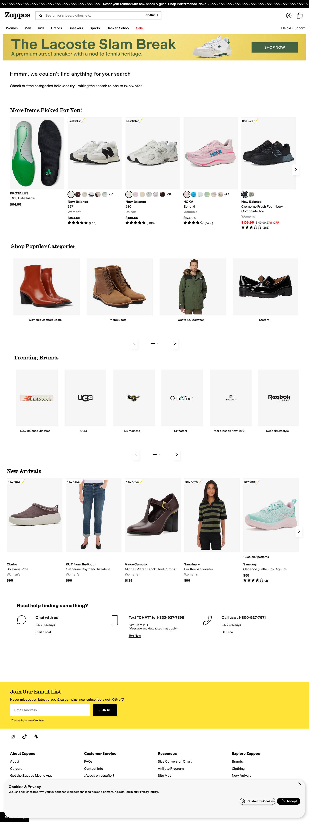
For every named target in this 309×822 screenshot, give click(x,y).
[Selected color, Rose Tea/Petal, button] (187, 194)
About (14, 761)
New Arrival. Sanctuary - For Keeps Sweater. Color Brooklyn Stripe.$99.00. (212, 530)
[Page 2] (157, 343)
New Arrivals (241, 775)
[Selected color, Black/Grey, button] (244, 194)
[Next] (295, 169)
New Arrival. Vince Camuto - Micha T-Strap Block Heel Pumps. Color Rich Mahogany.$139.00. (153, 530)
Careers (16, 769)
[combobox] (88, 15)
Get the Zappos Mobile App (31, 775)
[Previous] (134, 343)
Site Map (165, 775)
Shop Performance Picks (187, 4)
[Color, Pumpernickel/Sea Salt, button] (77, 194)
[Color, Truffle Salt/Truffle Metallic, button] (155, 194)
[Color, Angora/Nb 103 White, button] (104, 194)
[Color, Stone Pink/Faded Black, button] (135, 194)
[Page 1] (153, 343)
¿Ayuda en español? (99, 775)
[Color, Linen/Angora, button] (84, 194)
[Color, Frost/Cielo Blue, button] (200, 194)
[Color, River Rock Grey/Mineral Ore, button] (213, 194)
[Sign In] (289, 15)
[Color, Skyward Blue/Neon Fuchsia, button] (193, 194)
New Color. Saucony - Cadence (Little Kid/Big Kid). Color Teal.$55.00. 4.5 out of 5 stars (271, 530)
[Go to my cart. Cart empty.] (300, 15)
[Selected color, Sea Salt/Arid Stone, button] (128, 194)
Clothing (238, 769)
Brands (237, 761)
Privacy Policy (148, 792)
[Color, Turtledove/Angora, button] (142, 194)
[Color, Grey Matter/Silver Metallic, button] (149, 194)
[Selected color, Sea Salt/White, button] (71, 194)
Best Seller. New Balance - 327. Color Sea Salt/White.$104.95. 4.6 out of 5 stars (95, 171)
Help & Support (293, 28)
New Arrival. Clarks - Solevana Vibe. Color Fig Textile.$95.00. (34, 530)
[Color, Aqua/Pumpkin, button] (251, 194)
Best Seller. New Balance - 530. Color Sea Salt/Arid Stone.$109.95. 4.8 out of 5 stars (152, 171)
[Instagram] (12, 736)
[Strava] (36, 736)
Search (151, 15)
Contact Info (93, 769)
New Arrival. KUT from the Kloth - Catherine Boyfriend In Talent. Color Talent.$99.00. (93, 530)
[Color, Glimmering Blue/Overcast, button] (207, 194)
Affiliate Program (171, 769)
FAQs (88, 761)
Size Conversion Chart (175, 761)
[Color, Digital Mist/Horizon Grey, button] (91, 194)
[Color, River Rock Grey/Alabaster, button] (220, 194)
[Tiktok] (24, 736)
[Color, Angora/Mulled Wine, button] (98, 194)
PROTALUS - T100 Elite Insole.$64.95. (37, 162)
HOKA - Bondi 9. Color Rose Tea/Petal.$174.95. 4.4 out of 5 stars (211, 171)
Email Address (25, 710)
